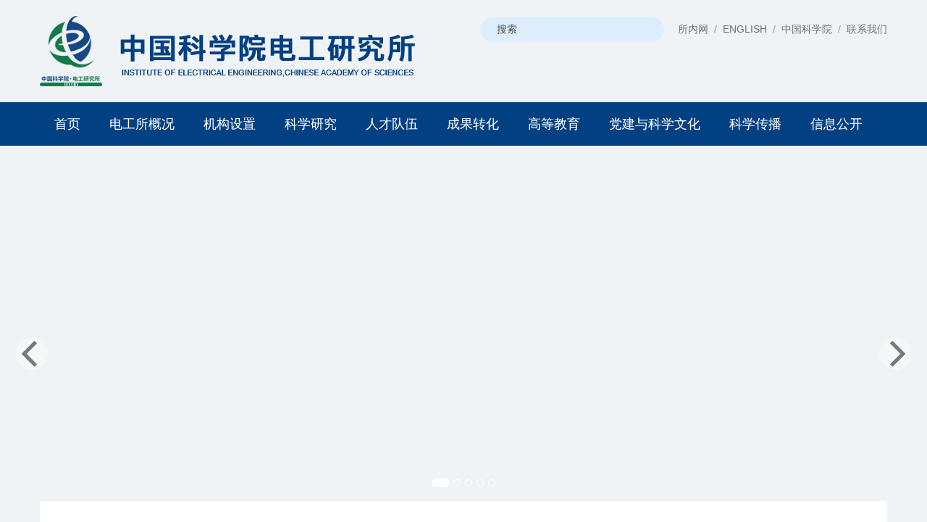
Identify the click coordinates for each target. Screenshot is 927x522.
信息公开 (836, 124)
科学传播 (755, 124)
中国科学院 (806, 29)
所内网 (693, 29)
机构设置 (230, 124)
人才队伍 (392, 124)
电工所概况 (142, 124)
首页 (67, 124)
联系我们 (867, 29)
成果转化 (473, 124)
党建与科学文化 (654, 124)
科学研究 (311, 124)
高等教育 (554, 124)
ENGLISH (745, 29)
